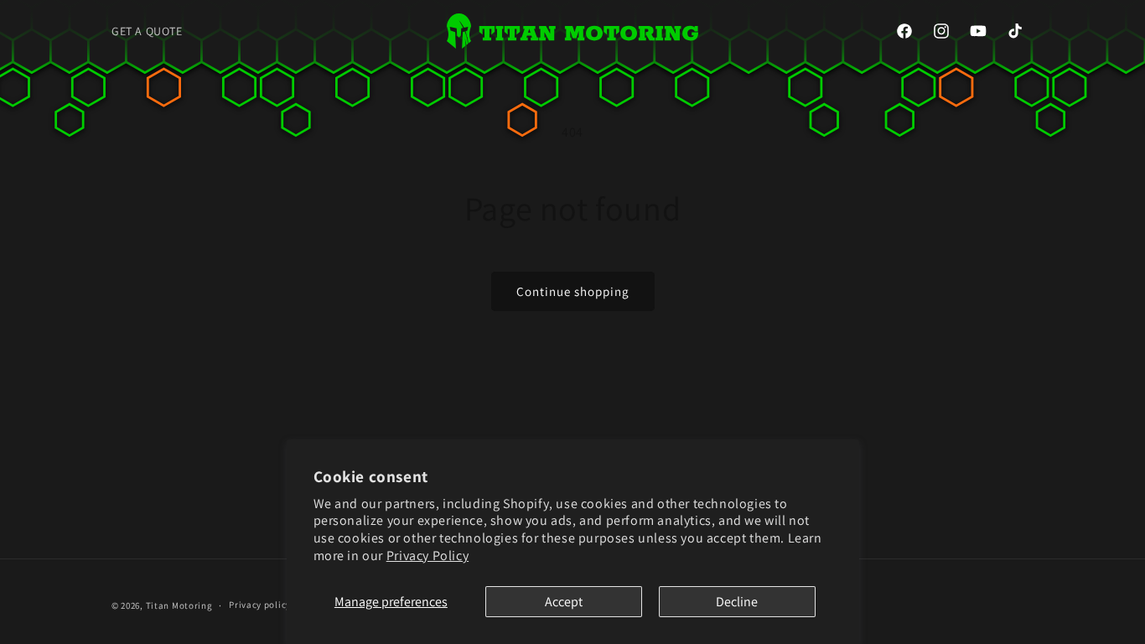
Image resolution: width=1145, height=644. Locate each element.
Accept (564, 601)
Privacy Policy (427, 555)
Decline (737, 601)
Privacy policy (260, 604)
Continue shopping (572, 291)
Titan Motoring (179, 605)
